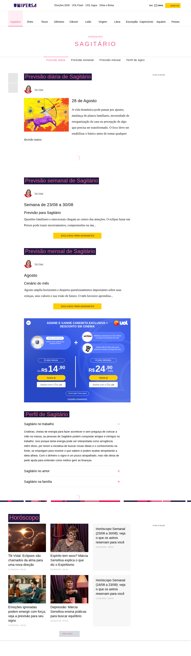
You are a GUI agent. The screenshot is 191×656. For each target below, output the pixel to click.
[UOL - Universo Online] (38, 5)
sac (151, 5)
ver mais (67, 634)
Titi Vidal (38, 90)
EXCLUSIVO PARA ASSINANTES (77, 235)
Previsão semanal (82, 60)
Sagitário (96, 44)
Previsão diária (55, 60)
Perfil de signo (135, 60)
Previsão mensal (110, 60)
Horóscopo (95, 37)
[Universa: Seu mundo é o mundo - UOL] (25, 5)
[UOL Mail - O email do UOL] (158, 5)
